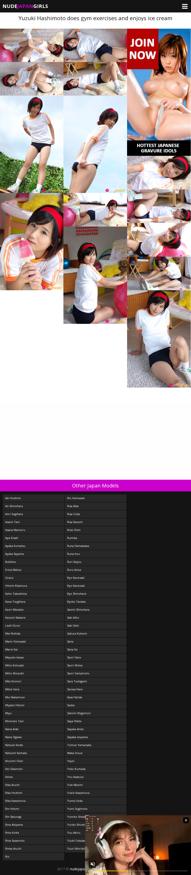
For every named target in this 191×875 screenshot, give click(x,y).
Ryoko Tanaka (76, 601)
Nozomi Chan (14, 761)
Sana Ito (72, 649)
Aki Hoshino (13, 498)
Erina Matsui (13, 570)
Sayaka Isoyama (77, 737)
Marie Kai (11, 649)
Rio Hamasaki (76, 498)
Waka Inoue (75, 753)
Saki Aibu (73, 617)
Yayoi (70, 761)
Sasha (71, 705)
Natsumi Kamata (16, 753)
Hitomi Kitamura (16, 585)
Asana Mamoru (15, 530)
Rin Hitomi (12, 809)
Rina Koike (12, 832)
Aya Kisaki (11, 538)
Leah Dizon (12, 625)
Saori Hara (74, 657)
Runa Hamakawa (78, 546)
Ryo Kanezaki (76, 585)
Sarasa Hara (75, 689)
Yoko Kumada (76, 769)
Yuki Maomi (75, 785)
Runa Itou (73, 554)
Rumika (72, 538)
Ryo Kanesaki (76, 578)
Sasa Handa (74, 697)
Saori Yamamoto (78, 673)
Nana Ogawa (13, 737)
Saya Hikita (74, 721)
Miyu (8, 713)
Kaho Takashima (16, 593)
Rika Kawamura (15, 801)
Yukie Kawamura (78, 793)
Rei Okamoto (14, 769)
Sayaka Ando (75, 729)
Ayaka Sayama (14, 554)
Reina (9, 777)
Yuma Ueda (75, 801)
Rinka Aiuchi (13, 848)
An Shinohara (14, 506)
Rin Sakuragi (13, 816)
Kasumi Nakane (15, 617)
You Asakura (75, 777)
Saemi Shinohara (78, 609)
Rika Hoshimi (13, 793)
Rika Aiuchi (12, 785)
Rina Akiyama (14, 824)
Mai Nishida (12, 633)
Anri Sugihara (14, 514)
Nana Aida (11, 729)
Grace (9, 578)
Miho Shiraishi (14, 673)
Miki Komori (13, 681)
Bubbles (10, 562)
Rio (7, 856)
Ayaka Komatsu (15, 546)
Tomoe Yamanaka (79, 745)
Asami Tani (12, 522)
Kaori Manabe (14, 609)
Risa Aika (73, 506)
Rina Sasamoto (15, 840)
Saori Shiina (75, 665)
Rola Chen (74, 530)
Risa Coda (73, 514)
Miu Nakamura (15, 697)
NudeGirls (25, 6)
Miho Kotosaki (14, 665)
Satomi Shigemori (79, 713)
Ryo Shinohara (76, 593)
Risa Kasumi (75, 522)
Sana (70, 641)
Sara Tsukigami (77, 681)
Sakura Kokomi (77, 633)
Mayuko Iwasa (14, 657)
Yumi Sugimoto (77, 809)
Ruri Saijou (74, 562)
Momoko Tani (14, 721)
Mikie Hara (12, 689)
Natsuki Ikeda (14, 745)
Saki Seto (73, 625)
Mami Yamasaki (15, 641)
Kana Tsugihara (15, 601)
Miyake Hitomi (14, 705)
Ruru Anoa (74, 570)
